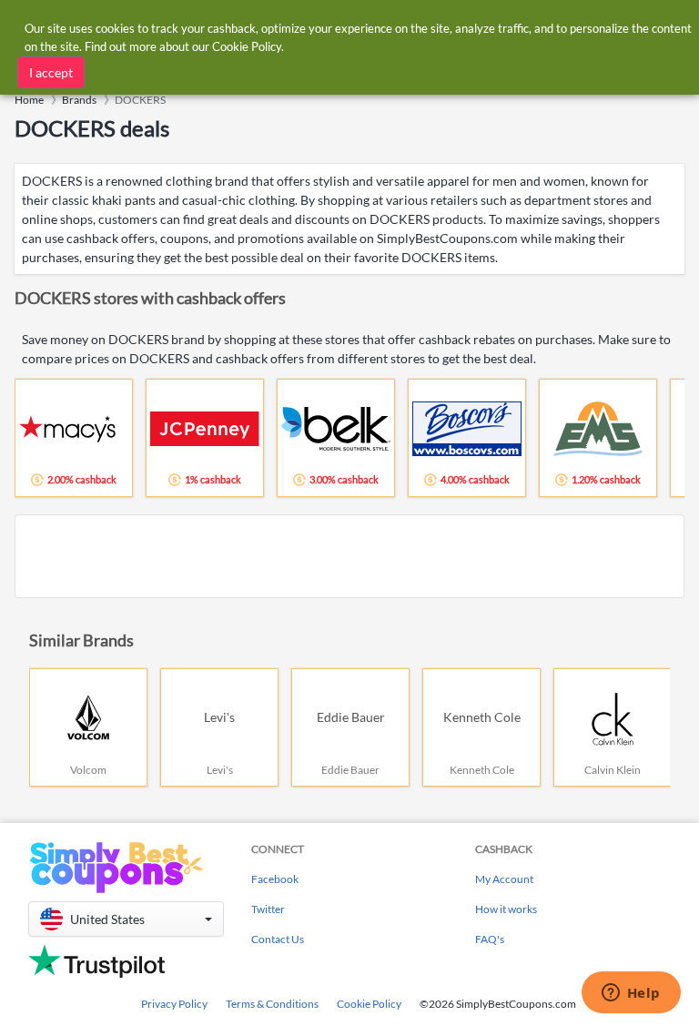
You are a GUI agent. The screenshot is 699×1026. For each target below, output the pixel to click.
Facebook (275, 879)
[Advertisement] (349, 556)
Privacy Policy (174, 1004)
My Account (504, 879)
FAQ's (489, 939)
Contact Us (277, 939)
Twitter (268, 909)
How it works (506, 909)
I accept (51, 72)
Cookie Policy (369, 1004)
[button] (126, 919)
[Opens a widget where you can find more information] (631, 994)
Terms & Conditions (272, 1004)
